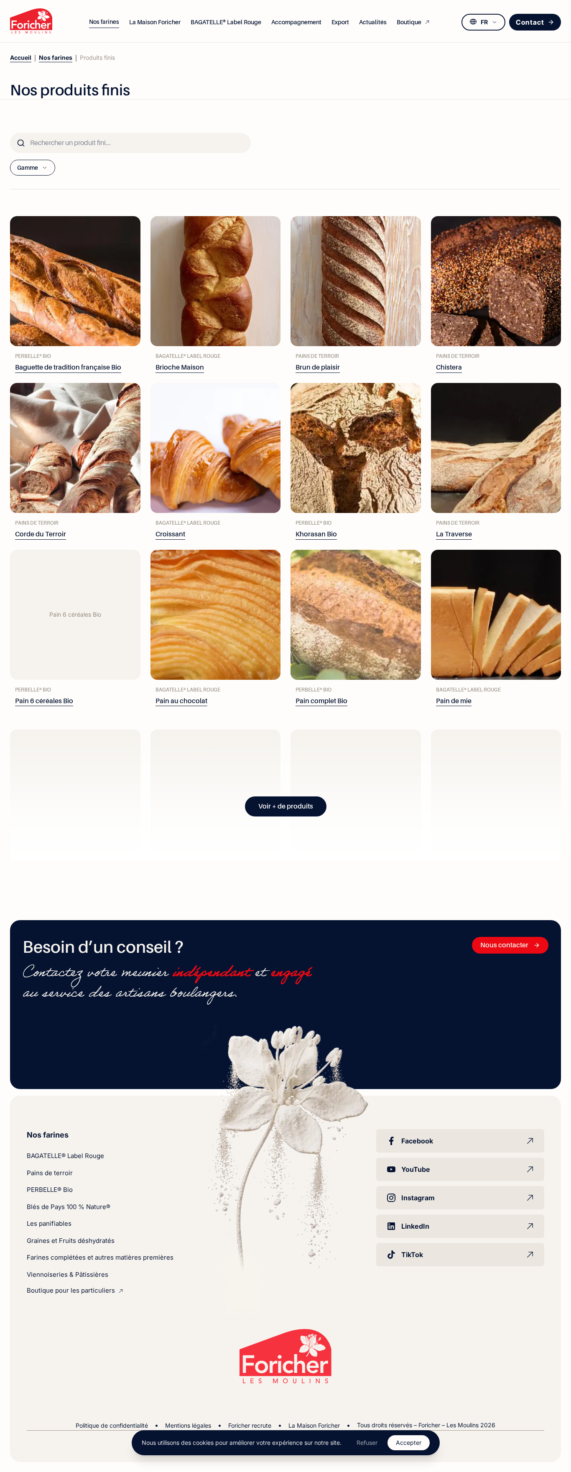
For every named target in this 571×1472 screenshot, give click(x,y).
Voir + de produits (285, 806)
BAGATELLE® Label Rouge (65, 1156)
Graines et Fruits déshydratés (71, 1241)
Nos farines (55, 57)
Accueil (20, 57)
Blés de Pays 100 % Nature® (68, 1207)
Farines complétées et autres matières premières (100, 1257)
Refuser (367, 1442)
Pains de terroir (50, 1173)
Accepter (408, 1442)
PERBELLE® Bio (50, 1190)
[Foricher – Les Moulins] (31, 20)
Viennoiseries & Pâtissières (67, 1274)
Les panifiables (49, 1223)
